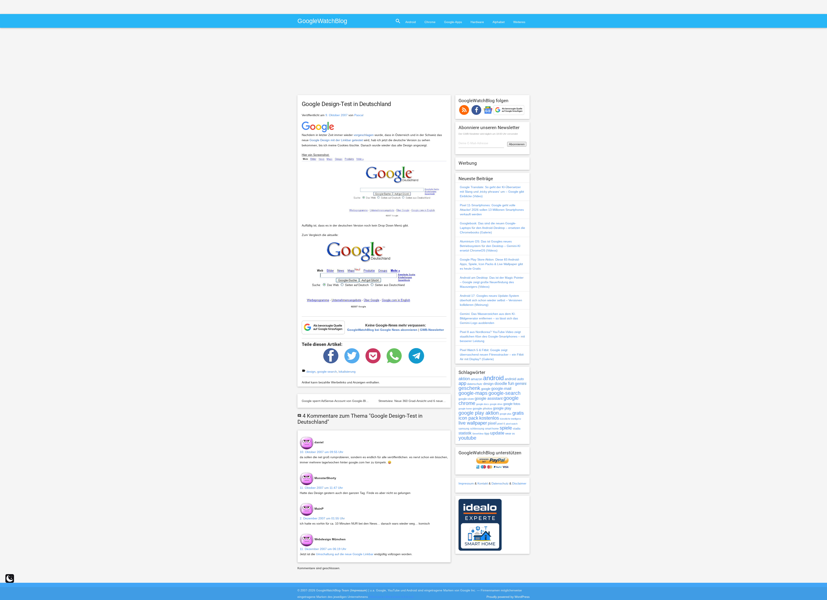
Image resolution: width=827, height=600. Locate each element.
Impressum (466, 483)
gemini (520, 383)
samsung (464, 428)
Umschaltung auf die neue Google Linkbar (344, 554)
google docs (482, 404)
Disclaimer (519, 483)
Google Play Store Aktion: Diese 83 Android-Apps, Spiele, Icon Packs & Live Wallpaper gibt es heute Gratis (491, 264)
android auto (514, 379)
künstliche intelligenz (510, 418)
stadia (516, 428)
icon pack (468, 418)
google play (502, 408)
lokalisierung (347, 371)
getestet (357, 140)
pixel (492, 423)
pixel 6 (501, 423)
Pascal (358, 115)
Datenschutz (499, 483)
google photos (482, 408)
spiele (506, 428)
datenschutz (474, 384)
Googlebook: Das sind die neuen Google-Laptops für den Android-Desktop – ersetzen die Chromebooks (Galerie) (492, 228)
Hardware (477, 22)
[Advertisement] (50, 6)
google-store (466, 398)
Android (410, 22)
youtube (467, 438)
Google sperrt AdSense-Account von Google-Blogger (338, 401)
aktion (464, 378)
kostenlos (489, 418)
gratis (518, 413)
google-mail (501, 388)
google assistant (489, 398)
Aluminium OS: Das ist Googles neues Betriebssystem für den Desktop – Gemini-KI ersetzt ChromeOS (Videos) (490, 246)
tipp (486, 433)
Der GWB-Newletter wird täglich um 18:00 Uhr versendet (488, 134)
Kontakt (482, 483)
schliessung (477, 428)
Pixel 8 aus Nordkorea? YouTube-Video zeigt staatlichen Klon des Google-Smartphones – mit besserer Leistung (492, 336)
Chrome (429, 22)
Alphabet (499, 22)
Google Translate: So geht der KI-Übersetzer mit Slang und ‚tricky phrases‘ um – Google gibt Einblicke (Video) (492, 191)
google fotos (511, 404)
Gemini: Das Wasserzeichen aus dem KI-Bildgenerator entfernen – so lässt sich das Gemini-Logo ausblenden (489, 318)
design (311, 371)
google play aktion (479, 413)
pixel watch (512, 423)
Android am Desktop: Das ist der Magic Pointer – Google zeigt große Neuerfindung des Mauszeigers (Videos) (492, 282)
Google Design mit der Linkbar (330, 140)
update (497, 432)
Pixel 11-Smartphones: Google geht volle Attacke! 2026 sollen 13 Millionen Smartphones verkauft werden (492, 209)
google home (465, 408)
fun (511, 383)
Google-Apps (453, 22)
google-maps (473, 393)
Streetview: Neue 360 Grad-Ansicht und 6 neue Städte (415, 401)
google (485, 389)
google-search (327, 371)
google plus (505, 413)
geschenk (469, 388)
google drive (496, 404)
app (462, 383)
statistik (465, 433)
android (493, 377)
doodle (500, 383)
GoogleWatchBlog (322, 20)
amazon (476, 379)
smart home (492, 428)
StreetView (477, 433)
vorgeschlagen (364, 135)
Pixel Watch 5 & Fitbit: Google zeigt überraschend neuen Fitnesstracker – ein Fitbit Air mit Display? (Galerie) (492, 354)
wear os (510, 433)
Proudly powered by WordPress (508, 596)
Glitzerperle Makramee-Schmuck (391, 596)
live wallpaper (473, 423)
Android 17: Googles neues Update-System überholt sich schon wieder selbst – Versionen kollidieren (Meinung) (491, 300)
